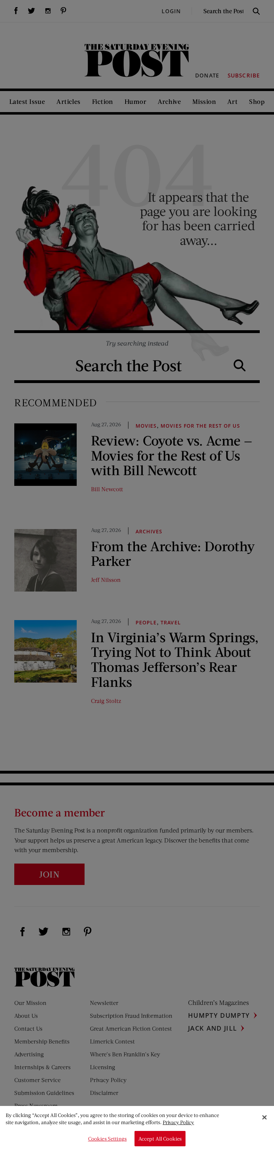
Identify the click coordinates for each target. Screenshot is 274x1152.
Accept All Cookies (160, 1139)
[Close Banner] (264, 1117)
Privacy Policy (178, 1122)
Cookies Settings (107, 1139)
